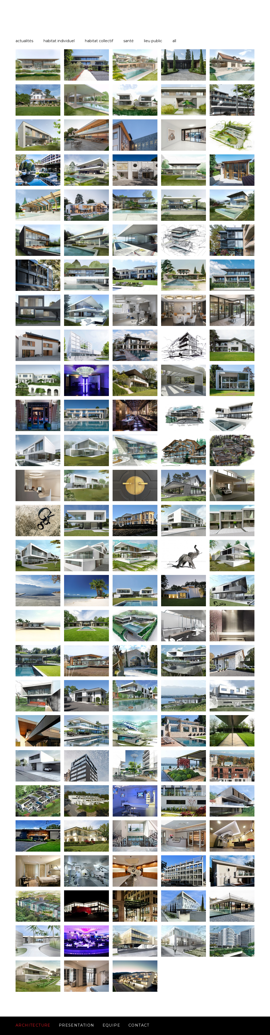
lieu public (153, 40)
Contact (139, 1025)
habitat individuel (59, 40)
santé (128, 40)
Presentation (76, 1025)
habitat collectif (99, 40)
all (174, 40)
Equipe (111, 1025)
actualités (24, 40)
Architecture (33, 1025)
